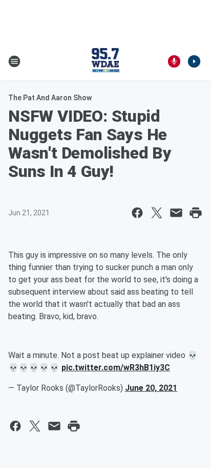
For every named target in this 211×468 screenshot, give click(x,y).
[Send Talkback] (174, 61)
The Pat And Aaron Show (50, 98)
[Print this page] (195, 213)
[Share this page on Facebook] (137, 213)
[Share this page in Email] (176, 213)
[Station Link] (105, 61)
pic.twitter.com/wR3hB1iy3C (115, 367)
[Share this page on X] (157, 213)
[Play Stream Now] (194, 61)
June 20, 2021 (151, 388)
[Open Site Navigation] (14, 61)
